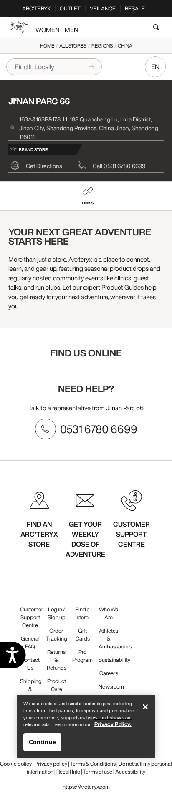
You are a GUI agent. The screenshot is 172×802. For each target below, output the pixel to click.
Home (47, 45)
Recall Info (68, 772)
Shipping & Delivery (31, 689)
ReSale (135, 9)
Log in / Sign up (57, 613)
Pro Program (82, 656)
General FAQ (30, 643)
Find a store (83, 613)
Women (47, 29)
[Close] (145, 707)
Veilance (103, 9)
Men (71, 29)
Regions (102, 45)
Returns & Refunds (56, 660)
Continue (42, 742)
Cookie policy (16, 764)
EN (155, 67)
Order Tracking (56, 635)
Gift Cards (83, 635)
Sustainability (114, 660)
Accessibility (130, 772)
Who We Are (108, 613)
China (125, 45)
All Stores (72, 45)
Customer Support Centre (31, 617)
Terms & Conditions (93, 764)
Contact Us (30, 664)
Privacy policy (51, 764)
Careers (108, 673)
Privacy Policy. (113, 724)
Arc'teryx (36, 9)
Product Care (56, 685)
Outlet (70, 9)
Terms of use (97, 772)
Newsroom (111, 687)
